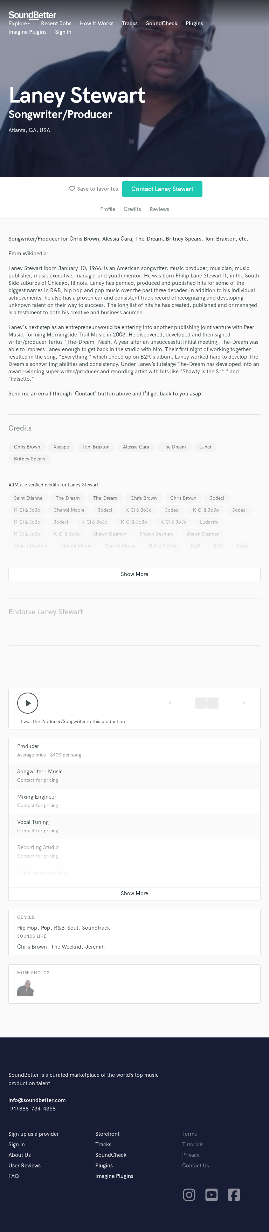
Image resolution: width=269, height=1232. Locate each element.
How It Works (96, 23)
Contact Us (195, 1165)
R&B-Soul (66, 928)
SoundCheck (161, 23)
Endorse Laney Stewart (45, 612)
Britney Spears (29, 459)
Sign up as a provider (33, 1134)
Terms (189, 1134)
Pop (45, 928)
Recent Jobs (56, 23)
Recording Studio (38, 847)
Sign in (63, 32)
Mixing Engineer (36, 797)
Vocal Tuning (33, 822)
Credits (132, 209)
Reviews (159, 209)
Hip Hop (27, 928)
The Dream (174, 447)
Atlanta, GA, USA (29, 130)
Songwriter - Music (40, 771)
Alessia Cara (136, 447)
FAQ (13, 1176)
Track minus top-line (42, 873)
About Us (19, 1155)
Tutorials (193, 1144)
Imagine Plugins (27, 32)
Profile (107, 209)
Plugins (194, 23)
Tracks (130, 23)
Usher (205, 447)
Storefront (107, 1134)
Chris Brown (27, 447)
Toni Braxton (96, 447)
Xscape (61, 447)
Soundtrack (96, 928)
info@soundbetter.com (36, 1100)
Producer (28, 746)
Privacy (191, 1155)
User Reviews (24, 1165)
